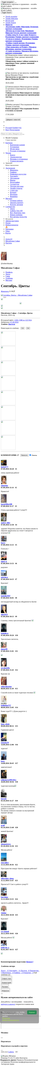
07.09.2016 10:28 (7, 469)
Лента (7, 274)
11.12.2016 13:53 (7, 899)
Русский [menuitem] (8, 128)
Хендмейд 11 (15, 971)
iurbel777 (4, 467)
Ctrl (22, 328)
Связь (7, 276)
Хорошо (32, 1012)
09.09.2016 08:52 (7, 726)
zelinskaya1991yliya (8, 780)
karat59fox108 (6, 504)
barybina (4, 897)
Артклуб (12, 164)
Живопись (5, 291)
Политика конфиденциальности (22, 1062)
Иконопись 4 (8, 973)
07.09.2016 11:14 (7, 487)
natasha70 (5, 743)
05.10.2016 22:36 (7, 846)
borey (3, 543)
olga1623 (4, 614)
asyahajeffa (5, 668)
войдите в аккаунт (8, 1004)
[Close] (23, 134)
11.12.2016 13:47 (7, 880)
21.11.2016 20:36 (7, 865)
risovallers (5, 863)
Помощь (4, 1058)
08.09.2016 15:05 (7, 707)
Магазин (8, 280)
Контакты (23, 1058)
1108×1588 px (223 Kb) (23, 320)
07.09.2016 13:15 (7, 545)
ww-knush (5, 931)
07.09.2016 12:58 (7, 525)
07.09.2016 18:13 (7, 616)
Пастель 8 (25, 971)
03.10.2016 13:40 (7, 827)
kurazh (3, 799)
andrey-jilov (5, 523)
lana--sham (5, 724)
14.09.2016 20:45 (7, 763)
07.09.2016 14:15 (7, 579)
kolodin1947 (5, 596)
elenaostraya (6, 844)
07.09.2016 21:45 (7, 670)
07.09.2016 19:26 (7, 635)
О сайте (16, 1058)
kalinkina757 (6, 705)
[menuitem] (20, 128)
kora (3, 761)
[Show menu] (16, 2)
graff (3, 825)
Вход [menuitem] (7, 130)
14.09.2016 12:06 (7, 745)
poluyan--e (5, 947)
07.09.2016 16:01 (7, 598)
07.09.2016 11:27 (7, 506)
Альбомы (9, 278)
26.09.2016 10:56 (7, 782)
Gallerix (11, 1052)
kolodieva (4, 633)
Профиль (9, 272)
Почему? (29, 962)
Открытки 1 (28, 973)
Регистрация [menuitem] (15, 130)
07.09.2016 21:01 (7, 651)
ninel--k (4, 561)
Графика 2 (18, 973)
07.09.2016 (14, 322)
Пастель (11, 324)
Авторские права (7, 1064)
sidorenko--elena (7, 878)
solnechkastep (6, 687)
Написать (24, 455)
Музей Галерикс (11, 139)
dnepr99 (4, 649)
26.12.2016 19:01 (7, 933)
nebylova (4, 577)
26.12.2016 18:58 (7, 915)
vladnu (3, 913)
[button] (11, 16)
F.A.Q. (10, 1058)
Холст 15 (5, 971)
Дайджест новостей (13, 119)
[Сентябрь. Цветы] (16, 295)
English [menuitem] (15, 128)
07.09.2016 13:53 (7, 563)
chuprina (4, 485)
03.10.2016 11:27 (7, 801)
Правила (20, 1060)
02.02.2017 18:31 (7, 949)
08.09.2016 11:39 (7, 689)
